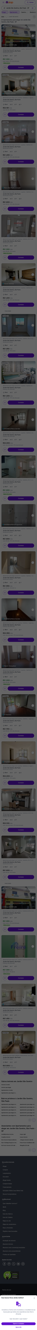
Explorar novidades (18, 1323)
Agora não (19, 1327)
